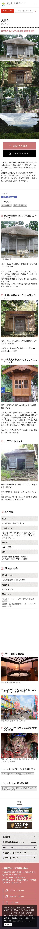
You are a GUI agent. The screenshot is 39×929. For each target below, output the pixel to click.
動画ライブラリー (17, 896)
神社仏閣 (5, 205)
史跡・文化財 (19, 205)
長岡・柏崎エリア (9, 197)
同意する (8, 924)
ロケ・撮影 (14, 902)
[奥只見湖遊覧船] (19, 810)
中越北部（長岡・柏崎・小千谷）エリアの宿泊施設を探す (17, 789)
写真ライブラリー (17, 890)
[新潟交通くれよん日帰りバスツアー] (19, 818)
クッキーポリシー (23, 918)
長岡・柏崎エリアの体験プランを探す (16, 774)
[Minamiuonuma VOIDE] (19, 825)
